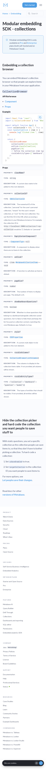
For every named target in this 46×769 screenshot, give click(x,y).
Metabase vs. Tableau (11, 732)
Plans (5, 548)
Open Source (8, 552)
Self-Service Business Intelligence (16, 567)
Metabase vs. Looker (11, 736)
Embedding (16, 13)
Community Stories (10, 713)
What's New (7, 537)
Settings (37, 763)
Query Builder (8, 608)
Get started (30, 5)
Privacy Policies (9, 651)
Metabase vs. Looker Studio (13, 741)
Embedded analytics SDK (12, 633)
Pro (21, 43)
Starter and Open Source (12, 581)
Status (5, 687)
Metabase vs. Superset (12, 749)
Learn (5, 709)
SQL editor (7, 625)
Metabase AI (8, 604)
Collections (7, 616)
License (6, 660)
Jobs (9, 647)
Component (11, 101)
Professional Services (11, 683)
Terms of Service (9, 655)
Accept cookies (41, 763)
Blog (4, 705)
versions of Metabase (13, 494)
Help (5, 678)
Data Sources (8, 521)
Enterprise (32, 43)
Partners (6, 718)
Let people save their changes (17, 480)
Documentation (9, 674)
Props (8, 106)
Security (6, 525)
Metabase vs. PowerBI (11, 745)
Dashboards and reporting (13, 620)
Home (5, 13)
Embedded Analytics (11, 571)
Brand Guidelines (9, 664)
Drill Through (8, 612)
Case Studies (8, 701)
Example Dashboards (11, 722)
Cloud (5, 529)
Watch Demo (8, 517)
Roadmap (6, 533)
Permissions (7, 629)
